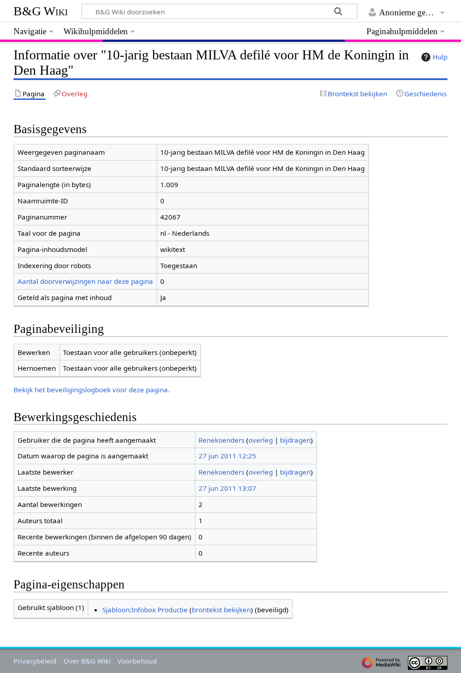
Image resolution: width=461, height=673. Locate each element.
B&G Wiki (41, 11)
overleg (261, 439)
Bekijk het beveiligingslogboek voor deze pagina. (92, 389)
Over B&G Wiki (87, 660)
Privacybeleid (35, 660)
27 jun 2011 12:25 (227, 455)
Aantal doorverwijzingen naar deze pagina (85, 281)
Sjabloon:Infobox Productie (145, 609)
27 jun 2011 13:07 (227, 488)
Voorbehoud (137, 660)
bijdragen (295, 439)
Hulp (440, 56)
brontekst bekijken (221, 609)
